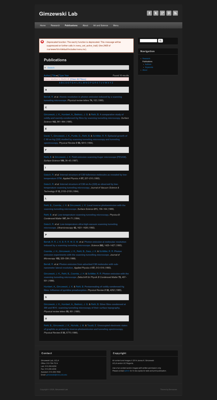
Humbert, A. (67, 114)
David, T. (48, 135)
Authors (148, 64)
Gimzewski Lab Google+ (162, 13)
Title (54, 75)
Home (43, 25)
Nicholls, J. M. (78, 325)
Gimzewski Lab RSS (175, 13)
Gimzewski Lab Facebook (149, 13)
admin (127, 370)
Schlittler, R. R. (100, 135)
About (85, 25)
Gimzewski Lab (61, 389)
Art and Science (100, 25)
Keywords (149, 67)
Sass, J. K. (91, 251)
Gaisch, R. (49, 174)
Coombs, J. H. (60, 205)
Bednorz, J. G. (81, 114)
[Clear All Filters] (78, 79)
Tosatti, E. (92, 325)
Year (66, 75)
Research (55, 25)
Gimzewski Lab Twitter (155, 13)
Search (51, 67)
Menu (116, 25)
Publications (71, 25)
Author (47, 75)
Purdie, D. (76, 135)
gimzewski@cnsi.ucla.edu (56, 374)
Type (61, 75)
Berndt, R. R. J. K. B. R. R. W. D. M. (61, 241)
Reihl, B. (95, 114)
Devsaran (173, 389)
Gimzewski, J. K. (52, 114)
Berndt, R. (49, 96)
